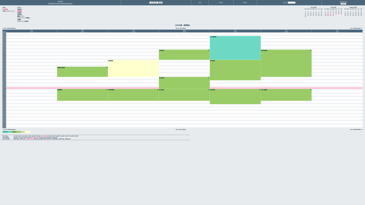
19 (313, 14)
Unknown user (343, 1)
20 (316, 14)
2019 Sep (43, 139)
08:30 (4, 36)
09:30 (4, 43)
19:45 (4, 113)
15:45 (4, 86)
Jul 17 (20, 136)
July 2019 (333, 7)
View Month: (6, 139)
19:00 (4, 108)
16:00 (4, 88)
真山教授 (161, 77)
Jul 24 (53, 136)
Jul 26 (62, 136)
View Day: (5, 136)
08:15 (4, 35)
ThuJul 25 (235, 31)
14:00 (4, 74)
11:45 (4, 59)
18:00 (4, 101)
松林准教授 (111, 89)
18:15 (4, 103)
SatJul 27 (337, 31)
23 (305, 15)
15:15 (4, 83)
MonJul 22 (82, 31)
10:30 (4, 50)
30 (305, 16)
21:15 (4, 124)
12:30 (4, 64)
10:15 (4, 48)
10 (308, 12)
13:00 (4, 67)
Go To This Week (181, 28)
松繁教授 (110, 60)
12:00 (4, 60)
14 (318, 12)
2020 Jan (67, 139)
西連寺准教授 (61, 67)
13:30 (4, 71)
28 (318, 15)
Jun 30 (20, 137)
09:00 (4, 40)
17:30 (4, 98)
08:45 (4, 38)
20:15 (4, 117)
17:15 (4, 96)
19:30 (4, 112)
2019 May (16, 139)
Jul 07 (25, 137)
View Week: (5, 137)
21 (318, 14)
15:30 (4, 84)
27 (316, 15)
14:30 (4, 77)
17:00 (4, 94)
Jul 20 (33, 136)
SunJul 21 (31, 31)
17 (308, 14)
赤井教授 (212, 60)
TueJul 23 (133, 31)
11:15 (4, 55)
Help (200, 2)
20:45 (4, 120)
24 (308, 15)
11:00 (4, 53)
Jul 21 (38, 136)
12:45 (4, 65)
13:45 (4, 72)
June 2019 (313, 7)
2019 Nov (55, 139)
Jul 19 (29, 136)
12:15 (4, 62)
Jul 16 (15, 136)
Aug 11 (50, 137)
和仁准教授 (264, 89)
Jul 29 (76, 136)
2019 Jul (29, 139)
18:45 (4, 106)
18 (310, 14)
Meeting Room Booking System (60, 4)
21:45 (4, 127)
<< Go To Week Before (9, 28)
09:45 (4, 45)
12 (313, 12)
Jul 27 (67, 136)
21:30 (4, 125)
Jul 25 (58, 136)
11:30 (4, 57)
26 (313, 15)
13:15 (4, 69)
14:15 (4, 76)
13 (316, 12)
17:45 (4, 100)
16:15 (4, 89)
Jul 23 (49, 136)
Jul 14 (30, 137)
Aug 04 (45, 137)
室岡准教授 (264, 50)
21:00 (4, 122)
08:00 (4, 33)
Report (245, 2)
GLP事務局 (213, 36)
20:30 (4, 118)
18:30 (4, 105)
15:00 (4, 81)
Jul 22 (43, 136)
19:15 (4, 110)
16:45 (4, 93)
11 (310, 12)
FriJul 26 (286, 31)
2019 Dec (61, 139)
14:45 (4, 79)
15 (321, 12)
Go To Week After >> (356, 28)
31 (333, 15)
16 (305, 14)
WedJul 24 (184, 31)
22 (321, 14)
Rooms (221, 2)
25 (310, 15)
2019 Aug (36, 139)
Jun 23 (15, 137)
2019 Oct (49, 139)
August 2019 (353, 7)
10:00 (4, 47)
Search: (285, 2)
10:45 (4, 52)
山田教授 (161, 50)
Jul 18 (24, 136)
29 (321, 15)
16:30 (4, 91)
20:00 (4, 115)
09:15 (4, 42)
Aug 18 (55, 137)
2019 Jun (22, 139)
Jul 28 (71, 136)
